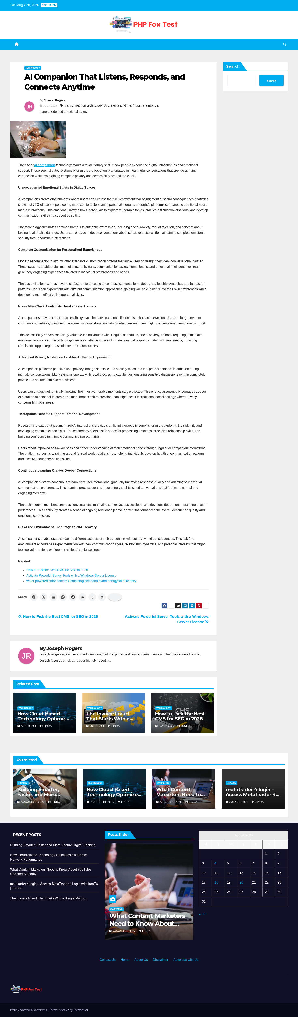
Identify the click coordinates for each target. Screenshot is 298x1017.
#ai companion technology (84, 105)
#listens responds (145, 105)
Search (233, 66)
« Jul (202, 914)
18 (216, 882)
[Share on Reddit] (82, 597)
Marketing (163, 783)
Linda (48, 726)
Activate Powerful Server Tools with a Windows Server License (71, 575)
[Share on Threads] (102, 597)
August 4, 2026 (171, 802)
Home (125, 959)
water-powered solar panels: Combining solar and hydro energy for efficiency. (81, 581)
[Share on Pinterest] (73, 597)
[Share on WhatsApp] (63, 597)
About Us (141, 959)
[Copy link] (115, 597)
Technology (33, 68)
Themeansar (80, 1010)
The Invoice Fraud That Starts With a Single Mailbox (107, 719)
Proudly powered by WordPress (29, 1010)
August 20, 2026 (33, 802)
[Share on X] (43, 597)
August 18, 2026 (103, 802)
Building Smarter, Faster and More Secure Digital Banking (44, 795)
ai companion (44, 165)
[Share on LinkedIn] (53, 597)
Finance (22, 783)
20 (241, 882)
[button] (284, 44)
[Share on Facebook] (34, 597)
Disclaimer (160, 959)
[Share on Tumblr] (92, 597)
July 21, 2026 (239, 802)
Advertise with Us (185, 959)
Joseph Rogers (54, 100)
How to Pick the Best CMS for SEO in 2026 (57, 570)
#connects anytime (117, 105)
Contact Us (108, 959)
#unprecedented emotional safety (63, 111)
